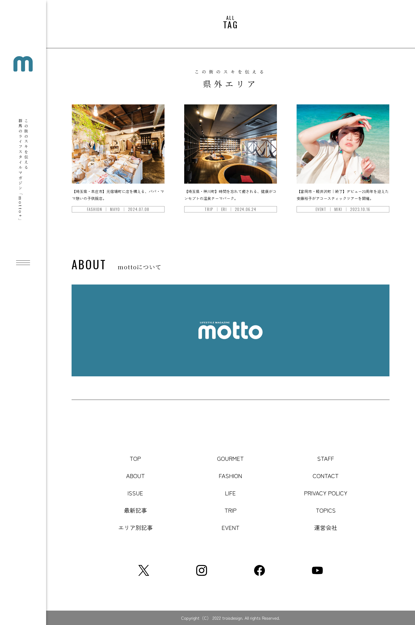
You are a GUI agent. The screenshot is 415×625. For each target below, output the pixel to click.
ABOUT (135, 475)
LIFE (230, 493)
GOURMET (230, 458)
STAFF (325, 458)
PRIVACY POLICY (325, 493)
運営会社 (325, 527)
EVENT (230, 527)
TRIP (231, 510)
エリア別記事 (135, 527)
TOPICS (326, 510)
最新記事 (135, 510)
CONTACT (326, 475)
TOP (135, 458)
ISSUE (135, 493)
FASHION (230, 475)
